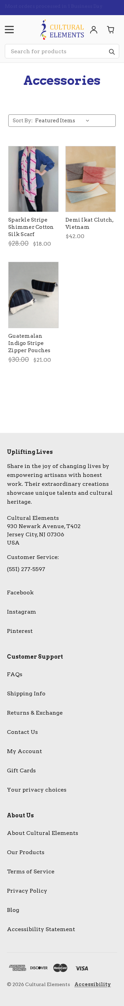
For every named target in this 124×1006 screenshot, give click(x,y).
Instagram (21, 611)
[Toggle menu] (9, 30)
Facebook (20, 592)
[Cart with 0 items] (111, 29)
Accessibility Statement (41, 929)
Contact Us (22, 732)
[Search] (111, 51)
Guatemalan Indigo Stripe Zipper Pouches (29, 343)
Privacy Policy (27, 890)
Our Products (25, 852)
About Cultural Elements (42, 833)
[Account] (93, 29)
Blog (13, 910)
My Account (24, 751)
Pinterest (20, 631)
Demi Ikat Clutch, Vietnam (89, 223)
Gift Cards (21, 770)
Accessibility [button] (92, 984)
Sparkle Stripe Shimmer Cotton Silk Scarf (31, 227)
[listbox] (63, 120)
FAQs (14, 674)
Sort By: (23, 121)
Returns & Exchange (35, 712)
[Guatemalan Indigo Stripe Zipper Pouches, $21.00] (33, 295)
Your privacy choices (36, 789)
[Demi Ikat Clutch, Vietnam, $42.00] (90, 179)
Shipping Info (26, 693)
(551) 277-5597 (26, 569)
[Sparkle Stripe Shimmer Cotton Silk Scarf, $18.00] (33, 179)
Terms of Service (30, 871)
